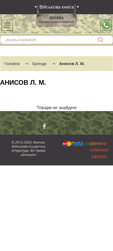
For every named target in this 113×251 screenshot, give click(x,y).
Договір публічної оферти (99, 150)
